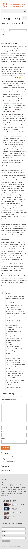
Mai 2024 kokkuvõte (15, 517)
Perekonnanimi (6, 535)
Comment (3, 402)
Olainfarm (10, 285)
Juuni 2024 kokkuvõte (9, 461)
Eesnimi (4, 531)
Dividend (3, 285)
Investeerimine (15, 26)
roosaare (5, 26)
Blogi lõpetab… (7, 459)
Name (2, 424)
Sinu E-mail (5, 526)
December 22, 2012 (19, 293)
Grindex (6, 285)
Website (3, 438)
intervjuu (7, 264)
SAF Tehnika (14, 285)
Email (2, 431)
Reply (24, 293)
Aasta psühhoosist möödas (10, 456)
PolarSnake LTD (17, 546)
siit (14, 111)
